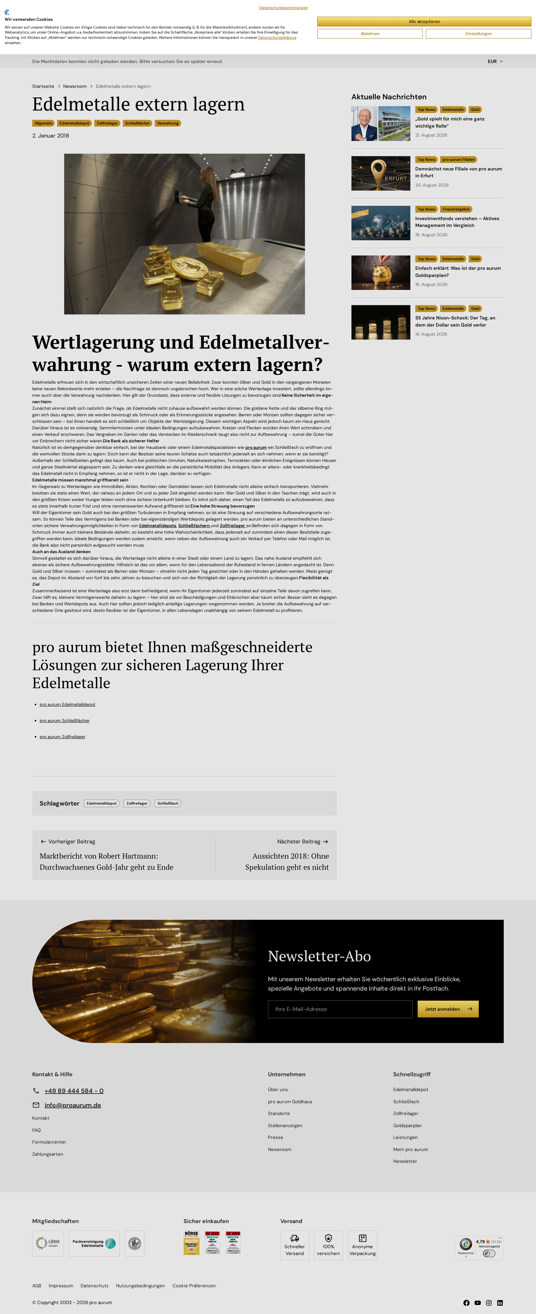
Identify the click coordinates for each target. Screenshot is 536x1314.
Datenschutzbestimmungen (283, 7)
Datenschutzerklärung (277, 37)
